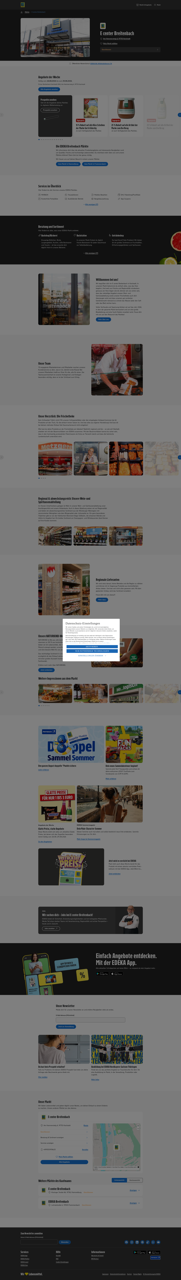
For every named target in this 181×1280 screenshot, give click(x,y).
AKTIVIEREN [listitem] (92, 647)
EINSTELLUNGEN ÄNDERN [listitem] (90, 656)
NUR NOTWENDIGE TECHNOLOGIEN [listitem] (92, 651)
